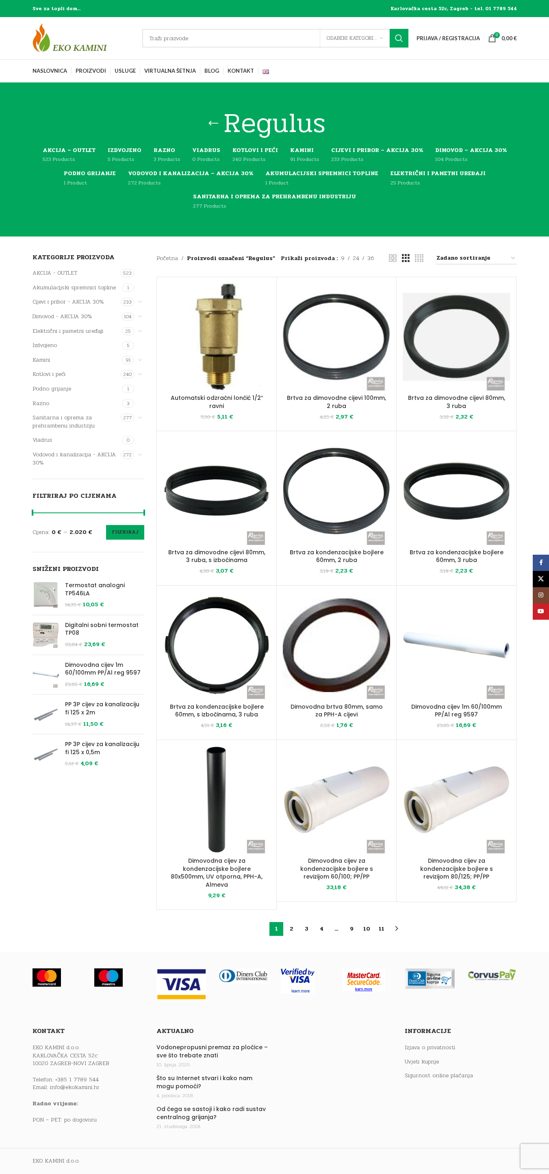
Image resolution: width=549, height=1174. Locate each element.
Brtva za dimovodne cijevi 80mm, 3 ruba (456, 402)
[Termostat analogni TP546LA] (46, 595)
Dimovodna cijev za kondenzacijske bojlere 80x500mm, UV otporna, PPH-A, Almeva (217, 873)
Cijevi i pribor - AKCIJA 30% (68, 301)
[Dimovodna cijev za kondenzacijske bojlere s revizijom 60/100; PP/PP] (336, 799)
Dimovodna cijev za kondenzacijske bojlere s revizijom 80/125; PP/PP (456, 869)
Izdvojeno (45, 345)
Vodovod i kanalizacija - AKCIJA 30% (74, 458)
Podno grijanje (52, 388)
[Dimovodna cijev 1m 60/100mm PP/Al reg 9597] (46, 674)
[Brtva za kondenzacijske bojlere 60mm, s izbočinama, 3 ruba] (216, 645)
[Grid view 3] (406, 258)
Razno (41, 403)
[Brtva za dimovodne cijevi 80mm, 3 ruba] (456, 337)
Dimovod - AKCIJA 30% (62, 316)
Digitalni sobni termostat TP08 (102, 629)
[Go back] (213, 123)
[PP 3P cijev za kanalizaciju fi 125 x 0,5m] (46, 754)
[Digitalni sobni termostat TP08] (46, 635)
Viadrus (42, 440)
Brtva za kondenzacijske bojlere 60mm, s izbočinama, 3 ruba (217, 711)
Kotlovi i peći (49, 374)
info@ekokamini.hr (75, 1087)
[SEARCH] (399, 38)
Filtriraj (125, 532)
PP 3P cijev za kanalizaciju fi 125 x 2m (102, 708)
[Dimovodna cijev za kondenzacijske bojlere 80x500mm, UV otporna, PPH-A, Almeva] (216, 799)
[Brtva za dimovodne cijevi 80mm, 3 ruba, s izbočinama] (216, 491)
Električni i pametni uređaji (68, 331)
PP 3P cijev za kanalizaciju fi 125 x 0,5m (102, 748)
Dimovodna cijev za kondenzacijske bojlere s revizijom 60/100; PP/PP (336, 869)
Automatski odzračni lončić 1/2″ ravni (217, 402)
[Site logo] (83, 38)
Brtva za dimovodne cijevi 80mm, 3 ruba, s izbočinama (216, 556)
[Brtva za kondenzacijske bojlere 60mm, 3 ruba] (456, 491)
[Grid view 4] (419, 258)
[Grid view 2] (393, 258)
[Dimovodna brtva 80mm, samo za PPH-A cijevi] (336, 645)
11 (381, 928)
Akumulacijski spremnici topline (74, 287)
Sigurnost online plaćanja (439, 1076)
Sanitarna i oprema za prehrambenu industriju (64, 421)
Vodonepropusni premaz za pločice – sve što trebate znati (212, 1051)
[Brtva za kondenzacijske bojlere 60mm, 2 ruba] (336, 491)
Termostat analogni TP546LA (95, 589)
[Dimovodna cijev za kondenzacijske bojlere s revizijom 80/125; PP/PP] (456, 799)
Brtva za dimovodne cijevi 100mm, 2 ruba (336, 402)
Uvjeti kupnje (422, 1062)
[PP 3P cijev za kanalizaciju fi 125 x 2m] (46, 714)
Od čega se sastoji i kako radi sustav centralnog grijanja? (211, 1113)
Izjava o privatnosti (430, 1048)
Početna (167, 258)
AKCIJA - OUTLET (55, 273)
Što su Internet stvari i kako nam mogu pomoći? (204, 1082)
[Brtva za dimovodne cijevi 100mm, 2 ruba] (336, 337)
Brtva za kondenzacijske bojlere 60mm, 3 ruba (456, 556)
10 (366, 928)
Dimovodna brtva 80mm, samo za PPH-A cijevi (337, 711)
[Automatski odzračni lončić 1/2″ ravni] (216, 337)
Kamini (41, 360)
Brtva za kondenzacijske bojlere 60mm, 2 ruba (337, 556)
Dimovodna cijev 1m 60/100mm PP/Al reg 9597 (103, 669)
